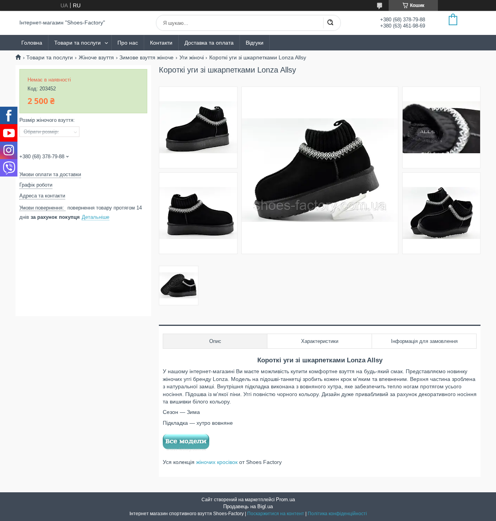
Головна (31, 43)
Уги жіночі (191, 57)
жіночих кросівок (216, 462)
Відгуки (255, 43)
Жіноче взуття (96, 57)
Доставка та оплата (209, 43)
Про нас (127, 43)
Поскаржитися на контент (275, 513)
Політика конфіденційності (337, 513)
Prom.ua (285, 499)
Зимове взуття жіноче (146, 57)
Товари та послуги (77, 43)
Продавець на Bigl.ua (248, 506)
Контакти (161, 43)
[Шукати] (330, 22)
